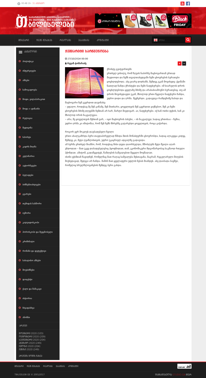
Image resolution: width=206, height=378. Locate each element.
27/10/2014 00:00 (78, 58)
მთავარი (19, 366)
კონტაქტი (73, 366)
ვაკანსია (60, 366)
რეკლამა (48, 366)
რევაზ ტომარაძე (76, 63)
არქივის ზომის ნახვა (30, 356)
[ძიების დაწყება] (188, 40)
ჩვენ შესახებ (33, 366)
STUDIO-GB (179, 375)
